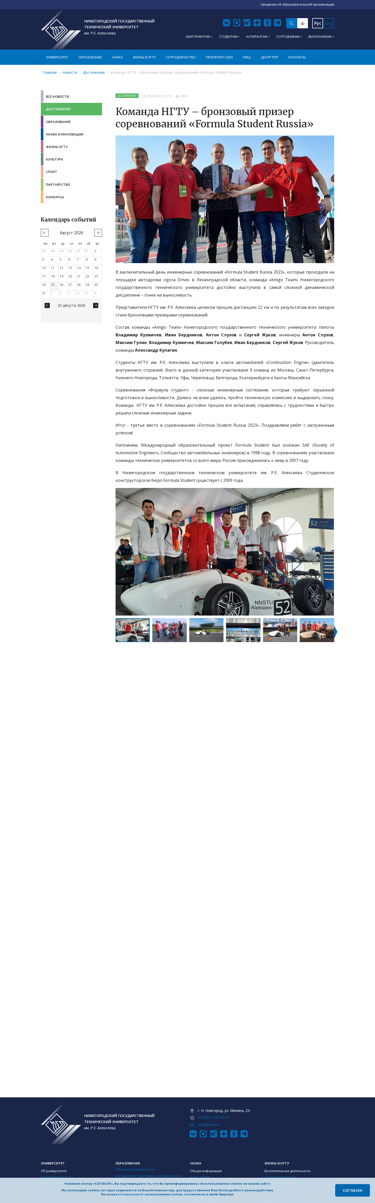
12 (61, 268)
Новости (69, 72)
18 (53, 276)
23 (96, 276)
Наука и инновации (64, 134)
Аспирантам (256, 36)
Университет (57, 57)
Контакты (297, 57)
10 (44, 268)
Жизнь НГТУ (57, 146)
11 (53, 268)
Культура (54, 159)
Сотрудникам (287, 36)
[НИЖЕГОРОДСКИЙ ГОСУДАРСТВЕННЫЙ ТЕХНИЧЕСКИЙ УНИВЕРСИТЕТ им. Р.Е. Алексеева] (61, 29)
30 (70, 251)
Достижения (94, 72)
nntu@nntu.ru (209, 1124)
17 (44, 276)
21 (79, 276)
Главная (49, 72)
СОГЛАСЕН (352, 1190)
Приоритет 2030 (219, 57)
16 (96, 268)
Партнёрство (58, 184)
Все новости (57, 96)
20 (70, 276)
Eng (328, 23)
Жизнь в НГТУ (144, 57)
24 (44, 285)
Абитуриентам (198, 36)
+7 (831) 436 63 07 (213, 1117)
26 (61, 285)
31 (79, 251)
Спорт (51, 171)
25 (53, 285)
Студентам (228, 36)
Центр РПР (269, 57)
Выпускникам (320, 36)
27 (44, 251)
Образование (90, 57)
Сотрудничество (181, 57)
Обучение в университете (135, 1169)
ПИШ (247, 57)
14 (79, 268)
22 (87, 276)
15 (87, 268)
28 (53, 251)
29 (61, 251)
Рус (317, 23)
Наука (117, 57)
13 (70, 268)
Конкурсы (55, 197)
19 (61, 276)
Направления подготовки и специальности (148, 1176)
